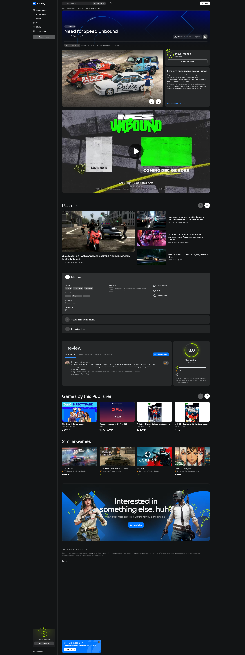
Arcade (66, 36)
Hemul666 (75, 362)
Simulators (85, 36)
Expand (137, 372)
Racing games (75, 36)
